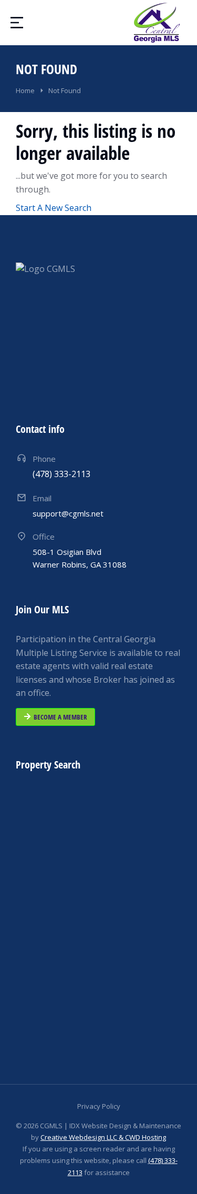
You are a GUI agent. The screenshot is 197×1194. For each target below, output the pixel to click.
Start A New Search (53, 208)
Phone (44, 458)
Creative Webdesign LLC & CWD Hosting (103, 1137)
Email (42, 498)
